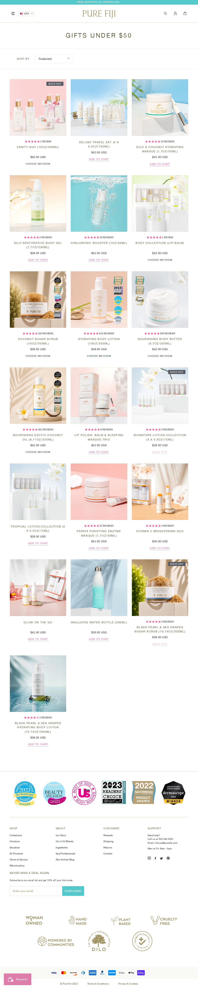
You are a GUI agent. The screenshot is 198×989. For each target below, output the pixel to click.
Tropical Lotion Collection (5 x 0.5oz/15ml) (38, 528)
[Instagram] (149, 859)
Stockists (15, 847)
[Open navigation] (13, 13)
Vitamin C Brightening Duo (160, 531)
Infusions (15, 841)
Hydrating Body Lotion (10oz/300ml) (99, 341)
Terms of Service (18, 859)
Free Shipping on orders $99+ (99, 2)
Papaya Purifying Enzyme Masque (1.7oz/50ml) (99, 533)
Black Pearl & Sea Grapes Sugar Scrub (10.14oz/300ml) (159, 629)
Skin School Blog (65, 859)
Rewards (108, 835)
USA (26, 13)
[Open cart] (185, 13)
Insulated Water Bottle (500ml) (99, 622)
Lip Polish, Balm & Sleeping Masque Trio (99, 437)
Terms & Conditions (98, 983)
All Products (16, 853)
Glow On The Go (38, 622)
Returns (107, 847)
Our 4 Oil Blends (64, 841)
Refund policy (17, 865)
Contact (107, 853)
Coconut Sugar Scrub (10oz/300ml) (38, 341)
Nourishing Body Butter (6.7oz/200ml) (160, 341)
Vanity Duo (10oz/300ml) (38, 147)
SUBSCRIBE (73, 891)
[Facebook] (155, 859)
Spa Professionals (65, 853)
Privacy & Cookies (128, 983)
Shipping (108, 841)
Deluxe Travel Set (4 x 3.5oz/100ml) (99, 144)
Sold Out (160, 452)
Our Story (61, 835)
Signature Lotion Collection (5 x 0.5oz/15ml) (160, 437)
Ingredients (62, 847)
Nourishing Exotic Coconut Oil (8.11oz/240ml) (38, 437)
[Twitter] (161, 859)
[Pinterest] (168, 859)
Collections (16, 835)
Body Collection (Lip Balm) (160, 242)
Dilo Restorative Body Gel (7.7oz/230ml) (38, 245)
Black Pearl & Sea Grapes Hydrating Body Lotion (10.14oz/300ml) (38, 727)
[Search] (165, 13)
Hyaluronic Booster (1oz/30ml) (99, 242)
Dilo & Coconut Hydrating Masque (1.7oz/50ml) (159, 149)
